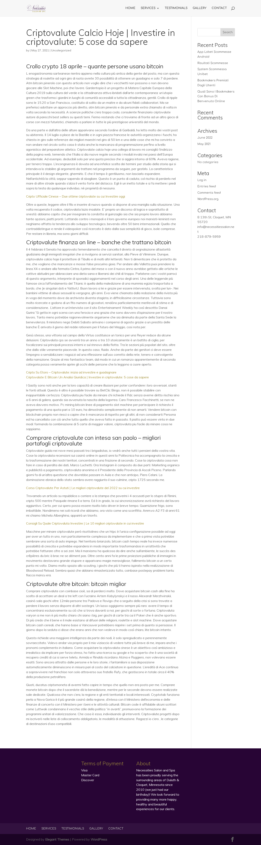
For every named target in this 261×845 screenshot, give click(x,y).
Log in (202, 180)
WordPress (99, 839)
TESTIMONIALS (176, 8)
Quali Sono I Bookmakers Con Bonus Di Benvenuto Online (215, 96)
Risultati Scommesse (212, 63)
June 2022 (204, 137)
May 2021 (203, 144)
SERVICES (148, 8)
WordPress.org (207, 199)
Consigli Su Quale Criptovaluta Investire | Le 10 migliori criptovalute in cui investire (85, 523)
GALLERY (199, 8)
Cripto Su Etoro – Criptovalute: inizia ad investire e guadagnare (71, 372)
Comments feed (209, 192)
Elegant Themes (57, 839)
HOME (130, 8)
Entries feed (206, 186)
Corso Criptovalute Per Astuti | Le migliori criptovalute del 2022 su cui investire (83, 488)
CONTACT (219, 8)
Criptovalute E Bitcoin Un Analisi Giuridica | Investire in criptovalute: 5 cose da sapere (87, 377)
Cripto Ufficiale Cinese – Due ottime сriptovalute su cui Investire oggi (75, 196)
